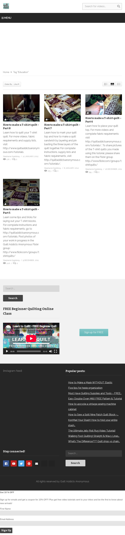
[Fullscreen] (55, 351)
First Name (5, 508)
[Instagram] (44, 463)
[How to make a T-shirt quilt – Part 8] (21, 108)
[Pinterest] (29, 463)
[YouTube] (14, 463)
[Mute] (50, 351)
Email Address (7, 519)
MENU (7, 17)
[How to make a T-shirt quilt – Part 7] (62, 108)
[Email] (37, 463)
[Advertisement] (62, 45)
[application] (31, 338)
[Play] (7, 351)
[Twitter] (21, 463)
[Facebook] (6, 463)
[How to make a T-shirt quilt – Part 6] (103, 104)
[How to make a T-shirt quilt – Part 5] (21, 192)
